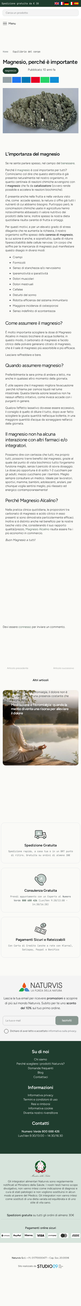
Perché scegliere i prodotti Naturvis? (41, 1063)
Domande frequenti (40, 1068)
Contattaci (40, 1077)
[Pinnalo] (35, 80)
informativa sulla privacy (62, 1030)
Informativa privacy (40, 1095)
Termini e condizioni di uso (40, 1099)
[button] (9, 23)
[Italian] (71, 3)
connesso (24, 627)
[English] (57, 3)
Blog (40, 1072)
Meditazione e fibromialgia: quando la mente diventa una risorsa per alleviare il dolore (40, 709)
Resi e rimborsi (40, 1104)
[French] (62, 3)
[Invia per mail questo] (7, 80)
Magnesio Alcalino (37, 529)
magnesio (23, 170)
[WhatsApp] (45, 1145)
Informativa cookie (40, 1108)
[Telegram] (36, 1145)
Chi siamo (40, 1059)
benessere (68, 163)
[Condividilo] (16, 80)
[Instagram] (54, 1146)
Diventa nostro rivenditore (40, 1113)
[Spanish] (76, 3)
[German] (66, 3)
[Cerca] (75, 12)
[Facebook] (26, 1145)
